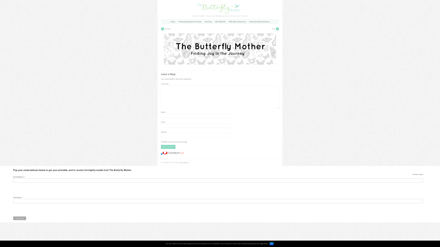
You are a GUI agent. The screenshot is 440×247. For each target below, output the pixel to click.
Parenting (208, 21)
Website (164, 132)
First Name (18, 197)
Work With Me (220, 21)
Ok (271, 244)
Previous (168, 29)
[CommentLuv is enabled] (173, 154)
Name (163, 112)
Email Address (19, 177)
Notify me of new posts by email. (175, 142)
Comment (164, 84)
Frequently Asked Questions (259, 21)
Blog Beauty (185, 162)
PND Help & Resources (237, 21)
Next (273, 29)
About (173, 21)
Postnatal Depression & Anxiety (190, 21)
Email (163, 122)
